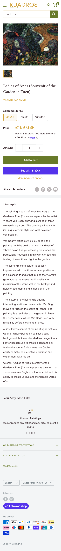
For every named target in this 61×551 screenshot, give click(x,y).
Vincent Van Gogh (14, 99)
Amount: (8, 147)
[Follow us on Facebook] (5, 499)
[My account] (48, 5)
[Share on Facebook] (37, 189)
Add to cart (30, 160)
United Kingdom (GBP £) (35, 483)
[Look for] (54, 14)
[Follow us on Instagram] (11, 499)
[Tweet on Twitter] (49, 189)
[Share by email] (55, 189)
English (8, 483)
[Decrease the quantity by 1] (18, 147)
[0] (55, 5)
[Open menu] (5, 5)
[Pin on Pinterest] (43, 189)
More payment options (30, 178)
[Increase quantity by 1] (39, 147)
